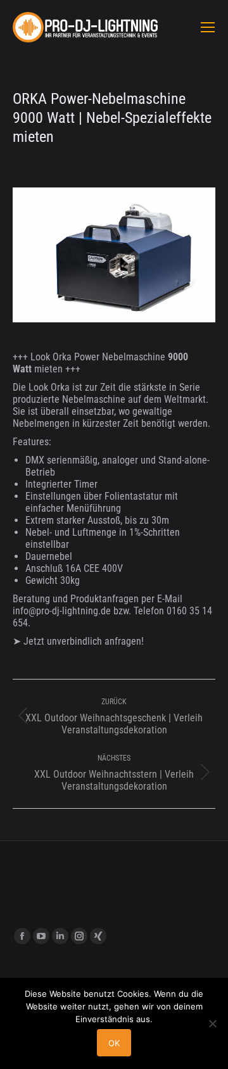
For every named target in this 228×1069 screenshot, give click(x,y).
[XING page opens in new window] (98, 936)
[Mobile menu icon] (207, 27)
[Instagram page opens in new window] (79, 936)
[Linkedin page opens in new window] (60, 936)
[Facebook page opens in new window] (22, 936)
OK (114, 1043)
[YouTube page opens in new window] (41, 936)
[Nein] (212, 1023)
